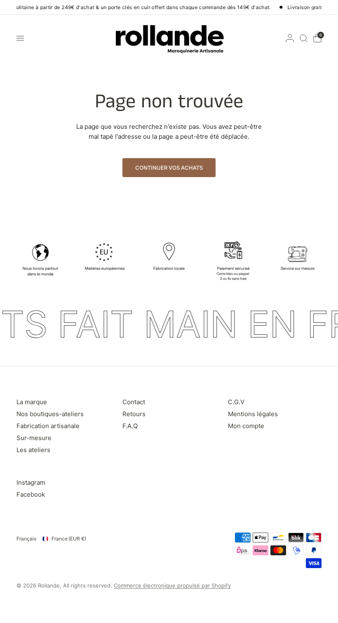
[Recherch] (303, 38)
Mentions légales (253, 414)
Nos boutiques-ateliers (50, 414)
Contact (133, 402)
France (69, 538)
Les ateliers (33, 450)
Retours (134, 414)
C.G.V (236, 402)
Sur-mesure (34, 438)
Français (26, 538)
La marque (31, 402)
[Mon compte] (290, 38)
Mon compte (246, 426)
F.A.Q (130, 426)
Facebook (30, 494)
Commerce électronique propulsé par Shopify (172, 585)
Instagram (30, 482)
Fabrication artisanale (48, 426)
